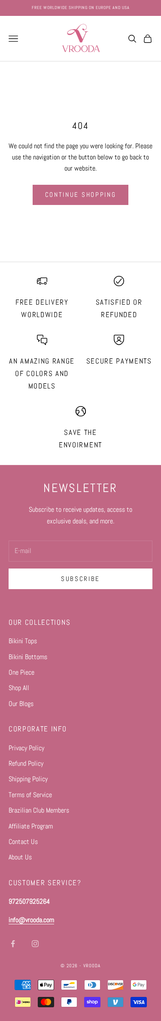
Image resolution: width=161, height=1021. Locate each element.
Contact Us (23, 841)
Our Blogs (21, 703)
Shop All (19, 687)
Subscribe (80, 579)
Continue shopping (80, 194)
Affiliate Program (31, 826)
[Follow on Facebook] (13, 943)
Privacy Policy (26, 747)
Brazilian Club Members (39, 810)
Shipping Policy (28, 778)
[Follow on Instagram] (35, 943)
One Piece (21, 672)
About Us (20, 857)
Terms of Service (30, 794)
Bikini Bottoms (28, 656)
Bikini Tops (23, 640)
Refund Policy (26, 763)
